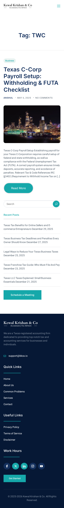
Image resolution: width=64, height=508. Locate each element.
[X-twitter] (15, 466)
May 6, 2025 (24, 97)
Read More (18, 188)
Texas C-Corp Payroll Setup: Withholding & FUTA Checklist (31, 79)
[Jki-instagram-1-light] (32, 466)
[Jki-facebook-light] (7, 466)
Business (9, 60)
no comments (44, 97)
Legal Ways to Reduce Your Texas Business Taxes (31, 252)
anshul (9, 97)
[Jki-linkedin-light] (24, 466)
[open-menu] (58, 6)
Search (56, 204)
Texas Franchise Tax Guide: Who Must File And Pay (32, 265)
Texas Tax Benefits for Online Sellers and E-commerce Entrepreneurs (27, 227)
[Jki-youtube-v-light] (41, 466)
